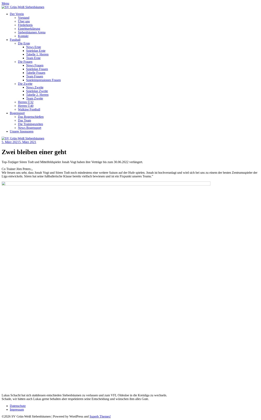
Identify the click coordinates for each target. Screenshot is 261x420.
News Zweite (34, 87)
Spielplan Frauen (37, 69)
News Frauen (34, 65)
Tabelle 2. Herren (37, 94)
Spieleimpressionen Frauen (43, 80)
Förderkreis (25, 25)
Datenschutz (18, 406)
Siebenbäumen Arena (31, 32)
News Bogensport (29, 127)
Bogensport (17, 113)
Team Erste (33, 58)
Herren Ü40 (25, 105)
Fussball (15, 39)
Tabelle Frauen (35, 72)
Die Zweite (25, 83)
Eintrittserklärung (29, 28)
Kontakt (23, 36)
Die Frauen (25, 61)
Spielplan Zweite (37, 91)
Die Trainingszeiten (30, 124)
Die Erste (24, 43)
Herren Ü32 (25, 102)
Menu (5, 3)
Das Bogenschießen (31, 116)
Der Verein (17, 14)
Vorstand (23, 17)
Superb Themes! (100, 416)
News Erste (33, 47)
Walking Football (29, 109)
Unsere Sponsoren (21, 131)
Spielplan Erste (35, 50)
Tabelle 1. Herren (37, 54)
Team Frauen (34, 76)
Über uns (24, 21)
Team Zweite (34, 98)
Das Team (24, 120)
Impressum (17, 409)
